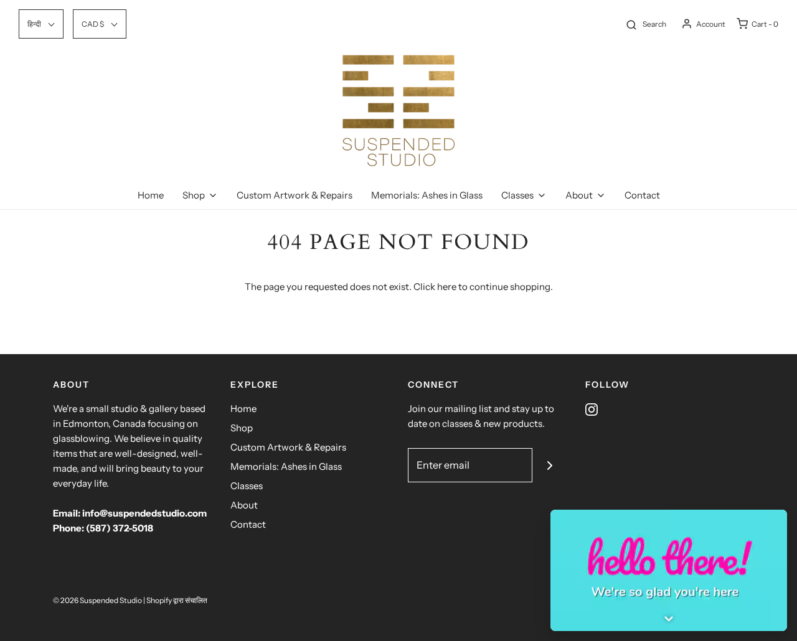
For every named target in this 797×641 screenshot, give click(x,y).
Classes (246, 486)
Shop (241, 428)
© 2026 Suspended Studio (97, 600)
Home (151, 195)
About (244, 505)
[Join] (549, 465)
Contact (642, 195)
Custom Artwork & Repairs (294, 195)
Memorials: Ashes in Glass (427, 195)
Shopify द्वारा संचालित (176, 600)
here (446, 286)
